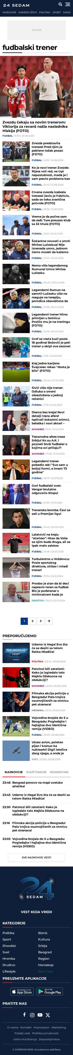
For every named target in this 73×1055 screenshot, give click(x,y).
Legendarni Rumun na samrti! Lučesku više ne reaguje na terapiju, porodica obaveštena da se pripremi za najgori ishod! (50, 295)
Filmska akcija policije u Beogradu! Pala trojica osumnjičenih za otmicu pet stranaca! (50, 699)
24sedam (21, 1050)
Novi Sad (45, 971)
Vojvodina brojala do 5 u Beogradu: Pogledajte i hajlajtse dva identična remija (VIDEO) (50, 723)
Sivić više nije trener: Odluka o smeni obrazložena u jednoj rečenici (47, 393)
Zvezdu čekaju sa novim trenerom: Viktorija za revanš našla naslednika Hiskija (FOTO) (35, 126)
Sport (57, 12)
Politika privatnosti (45, 1033)
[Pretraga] (60, 4)
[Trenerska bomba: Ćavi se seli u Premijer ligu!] (16, 518)
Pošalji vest (22, 1033)
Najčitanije (36, 772)
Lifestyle (9, 971)
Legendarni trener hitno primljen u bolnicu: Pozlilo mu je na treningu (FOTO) (51, 320)
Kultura (44, 939)
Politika (44, 12)
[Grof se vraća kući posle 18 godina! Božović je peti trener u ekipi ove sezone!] (16, 347)
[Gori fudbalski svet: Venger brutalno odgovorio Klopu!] (16, 494)
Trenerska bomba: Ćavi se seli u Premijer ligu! (51, 512)
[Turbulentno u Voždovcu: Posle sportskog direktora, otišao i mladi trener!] (16, 567)
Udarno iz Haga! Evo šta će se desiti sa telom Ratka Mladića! (50, 648)
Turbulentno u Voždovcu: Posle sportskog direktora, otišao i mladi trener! (50, 564)
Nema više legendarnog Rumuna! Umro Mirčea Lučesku (50, 269)
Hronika (38, 710)
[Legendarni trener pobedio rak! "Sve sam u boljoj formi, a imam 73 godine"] (16, 469)
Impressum (41, 1028)
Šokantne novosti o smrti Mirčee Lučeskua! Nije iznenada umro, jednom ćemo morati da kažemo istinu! (51, 246)
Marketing (58, 1028)
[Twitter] (48, 1016)
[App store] (22, 991)
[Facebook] (24, 1015)
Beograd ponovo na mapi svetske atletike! (37, 784)
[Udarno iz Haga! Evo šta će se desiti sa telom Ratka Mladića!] (16, 653)
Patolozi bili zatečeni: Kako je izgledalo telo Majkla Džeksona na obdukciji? (48, 674)
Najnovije (9, 12)
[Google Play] (50, 991)
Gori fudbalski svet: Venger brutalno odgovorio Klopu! (46, 489)
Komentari (59, 772)
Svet (35, 759)
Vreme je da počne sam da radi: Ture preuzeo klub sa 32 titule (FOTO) (51, 220)
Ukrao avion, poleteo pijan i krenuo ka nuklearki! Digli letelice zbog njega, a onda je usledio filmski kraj (49, 748)
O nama (12, 1028)
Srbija (42, 946)
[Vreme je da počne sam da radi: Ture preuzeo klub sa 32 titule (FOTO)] (16, 225)
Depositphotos (49, 1039)
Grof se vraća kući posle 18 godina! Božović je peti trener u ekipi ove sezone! (51, 342)
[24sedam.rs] (16, 5)
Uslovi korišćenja (25, 1039)
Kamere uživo (27, 12)
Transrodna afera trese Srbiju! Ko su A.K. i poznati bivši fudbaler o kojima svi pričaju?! (49, 442)
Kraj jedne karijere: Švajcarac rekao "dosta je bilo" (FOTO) (51, 367)
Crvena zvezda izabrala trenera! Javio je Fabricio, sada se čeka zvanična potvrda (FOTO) (50, 197)
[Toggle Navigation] (67, 4)
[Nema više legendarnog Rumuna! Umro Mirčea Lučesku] (16, 274)
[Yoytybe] (40, 1016)
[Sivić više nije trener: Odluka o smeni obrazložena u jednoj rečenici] (16, 396)
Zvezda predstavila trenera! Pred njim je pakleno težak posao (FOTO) (47, 149)
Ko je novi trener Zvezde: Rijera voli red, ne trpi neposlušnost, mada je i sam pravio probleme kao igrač (51, 173)
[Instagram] (32, 1016)
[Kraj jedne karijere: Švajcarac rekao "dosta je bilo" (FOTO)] (16, 372)
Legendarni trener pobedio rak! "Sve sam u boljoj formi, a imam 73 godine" (50, 466)
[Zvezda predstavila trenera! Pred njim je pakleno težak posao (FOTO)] (16, 152)
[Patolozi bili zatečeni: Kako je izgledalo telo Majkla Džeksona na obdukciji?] (16, 677)
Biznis (42, 933)
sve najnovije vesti (36, 858)
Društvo (38, 600)
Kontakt (26, 1028)
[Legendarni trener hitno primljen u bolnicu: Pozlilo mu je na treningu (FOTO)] (16, 323)
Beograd (45, 952)
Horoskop (46, 965)
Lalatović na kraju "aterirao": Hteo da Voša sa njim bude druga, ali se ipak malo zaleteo (51, 540)
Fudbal (8, 136)
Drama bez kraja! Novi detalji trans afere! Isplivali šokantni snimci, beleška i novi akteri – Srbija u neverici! (51, 418)
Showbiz (38, 429)
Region (43, 958)
